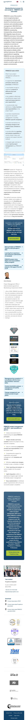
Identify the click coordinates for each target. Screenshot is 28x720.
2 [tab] (14, 325)
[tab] (14, 248)
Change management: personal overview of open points (12, 394)
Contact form (9, 712)
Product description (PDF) (14, 601)
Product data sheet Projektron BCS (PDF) (15, 605)
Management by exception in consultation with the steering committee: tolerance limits (13, 381)
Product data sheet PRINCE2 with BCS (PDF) (15, 610)
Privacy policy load (18, 712)
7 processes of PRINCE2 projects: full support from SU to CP (13, 267)
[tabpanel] (14, 297)
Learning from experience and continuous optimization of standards (13, 254)
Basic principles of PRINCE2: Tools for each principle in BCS (13, 248)
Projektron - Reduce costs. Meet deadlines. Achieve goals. (8, 1)
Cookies (10, 715)
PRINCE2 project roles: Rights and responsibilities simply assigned (12, 261)
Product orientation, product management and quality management (13, 388)
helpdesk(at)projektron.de (11, 591)
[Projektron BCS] (14, 361)
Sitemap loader (14, 718)
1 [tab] (12, 325)
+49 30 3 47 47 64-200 (11, 589)
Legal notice (16, 715)
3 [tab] (16, 325)
